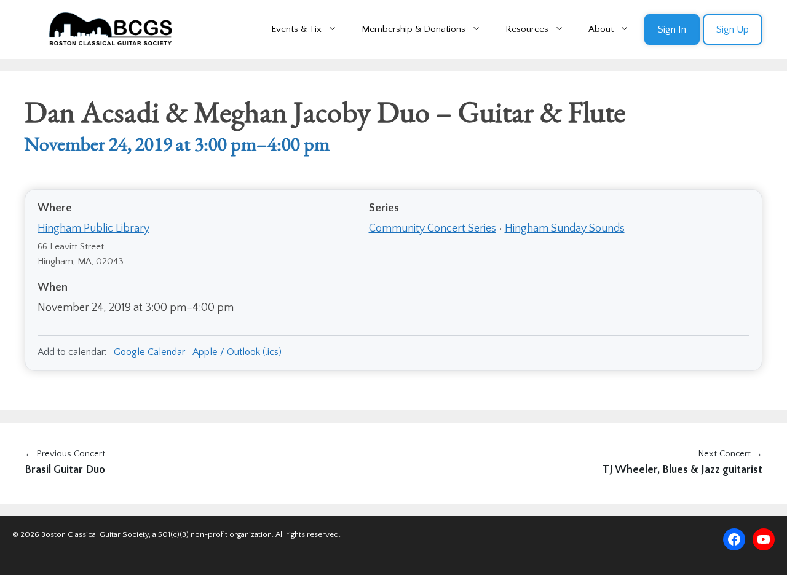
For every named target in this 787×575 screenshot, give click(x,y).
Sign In (672, 29)
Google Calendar (149, 352)
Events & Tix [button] (296, 29)
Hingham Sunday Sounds (565, 228)
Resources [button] (526, 29)
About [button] (601, 29)
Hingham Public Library (93, 228)
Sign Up (732, 29)
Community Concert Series (432, 228)
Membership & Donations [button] (413, 29)
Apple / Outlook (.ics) (237, 352)
